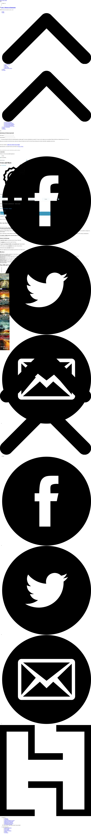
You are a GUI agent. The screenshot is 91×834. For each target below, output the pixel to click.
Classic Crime (6, 67)
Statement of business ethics (8, 821)
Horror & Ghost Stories (8, 68)
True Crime (6, 66)
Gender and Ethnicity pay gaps (9, 820)
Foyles (46, 199)
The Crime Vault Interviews (8, 123)
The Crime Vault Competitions (9, 124)
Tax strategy (6, 832)
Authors (3, 69)
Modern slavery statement (8, 822)
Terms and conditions (7, 830)
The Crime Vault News (8, 122)
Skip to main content (3, 0)
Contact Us (6, 818)
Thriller (5, 65)
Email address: (2, 137)
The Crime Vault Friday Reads (9, 126)
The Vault (3, 70)
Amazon (4, 199)
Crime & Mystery (7, 64)
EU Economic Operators (8, 824)
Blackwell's (18, 199)
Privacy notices (6, 828)
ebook (5, 216)
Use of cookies (6, 829)
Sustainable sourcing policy (8, 823)
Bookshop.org (31, 199)
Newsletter (4, 128)
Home (3, 11)
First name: (2, 135)
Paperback (2, 216)
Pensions (5, 831)
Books (3, 12)
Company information (8, 827)
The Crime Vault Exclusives (9, 125)
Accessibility (6, 819)
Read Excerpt (2, 160)
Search (1, 9)
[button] (45, 402)
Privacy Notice (20, 146)
